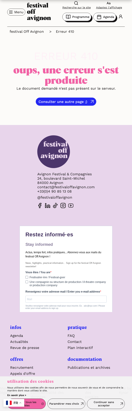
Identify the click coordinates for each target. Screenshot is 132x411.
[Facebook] (39, 206)
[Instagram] (63, 206)
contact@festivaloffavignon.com (66, 187)
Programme (80, 17)
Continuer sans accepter (104, 403)
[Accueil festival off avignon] (39, 11)
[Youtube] (70, 206)
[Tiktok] (55, 206)
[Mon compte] (120, 17)
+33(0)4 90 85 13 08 (54, 191)
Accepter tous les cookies (24, 403)
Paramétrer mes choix (64, 403)
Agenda (108, 17)
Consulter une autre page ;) (62, 101)
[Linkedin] (47, 206)
